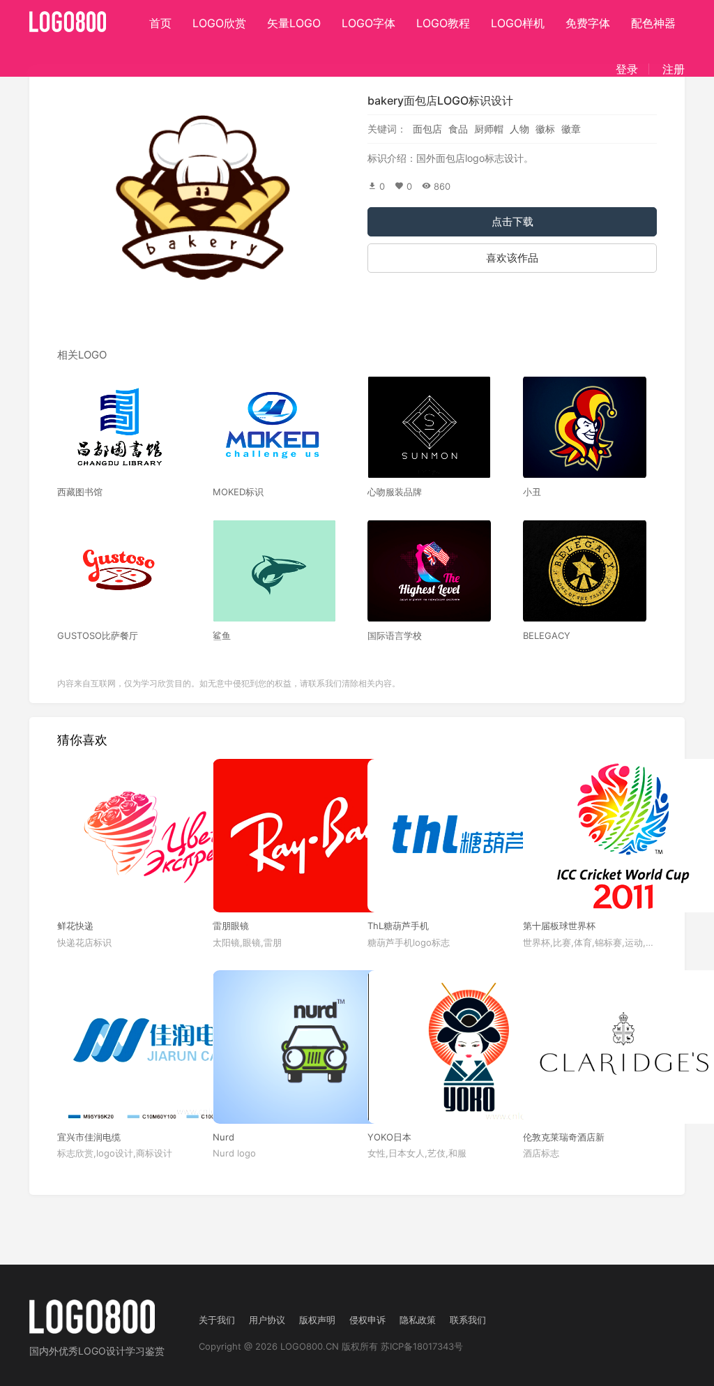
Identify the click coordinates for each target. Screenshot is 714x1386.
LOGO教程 (443, 23)
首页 (160, 23)
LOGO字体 (368, 23)
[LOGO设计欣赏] (68, 17)
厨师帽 (488, 129)
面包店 (427, 129)
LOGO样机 (518, 23)
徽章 (571, 129)
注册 (673, 69)
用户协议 (267, 1319)
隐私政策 (418, 1319)
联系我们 (468, 1319)
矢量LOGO (294, 23)
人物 (519, 129)
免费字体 (587, 23)
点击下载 (512, 221)
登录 (627, 69)
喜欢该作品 (512, 257)
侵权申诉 (367, 1319)
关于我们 (217, 1319)
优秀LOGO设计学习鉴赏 (112, 1351)
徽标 (545, 129)
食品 (458, 129)
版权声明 (317, 1319)
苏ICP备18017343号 (422, 1346)
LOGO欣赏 (219, 23)
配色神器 (653, 23)
